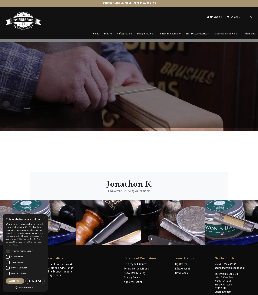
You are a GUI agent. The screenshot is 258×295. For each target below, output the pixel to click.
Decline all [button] (35, 281)
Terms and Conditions (136, 268)
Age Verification (133, 282)
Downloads (181, 273)
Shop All (108, 33)
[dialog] (25, 253)
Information (250, 33)
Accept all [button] (15, 281)
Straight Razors (145, 33)
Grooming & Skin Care (226, 33)
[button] (25, 287)
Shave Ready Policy (135, 273)
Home (96, 33)
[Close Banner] (256, 3)
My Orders (181, 264)
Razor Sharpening (169, 33)
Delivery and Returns (135, 264)
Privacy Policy (132, 277)
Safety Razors (124, 33)
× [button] (44, 217)
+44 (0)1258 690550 (225, 264)
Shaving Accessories (196, 33)
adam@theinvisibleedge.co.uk (230, 268)
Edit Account (182, 268)
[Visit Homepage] (23, 28)
